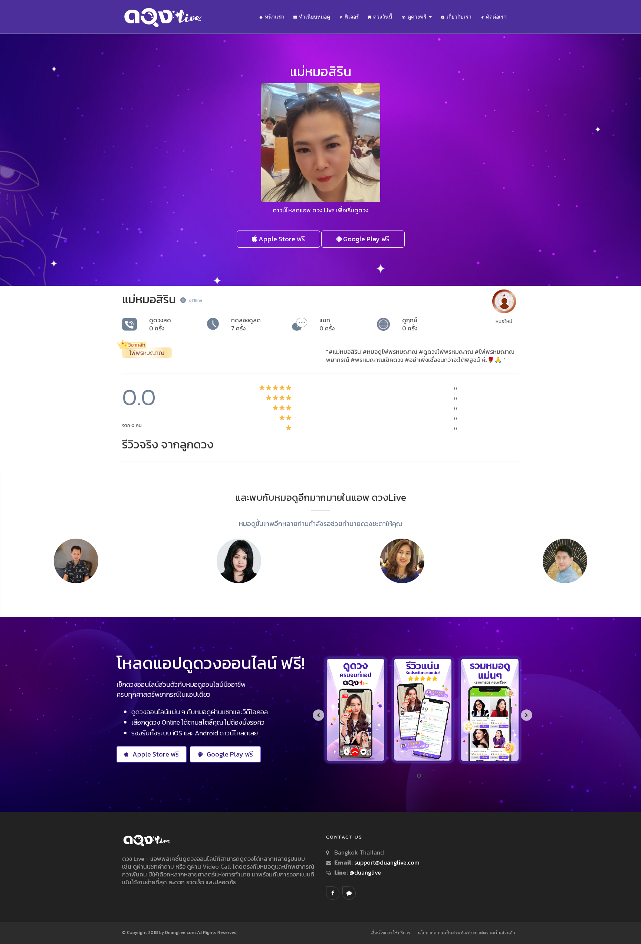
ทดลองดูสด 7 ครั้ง (246, 324)
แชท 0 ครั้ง (327, 324)
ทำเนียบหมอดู (314, 17)
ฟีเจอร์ (352, 17)
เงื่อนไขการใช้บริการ (390, 933)
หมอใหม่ (504, 321)
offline (196, 300)
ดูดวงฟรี (418, 17)
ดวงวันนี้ (382, 17)
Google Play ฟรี (365, 239)
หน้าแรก (274, 17)
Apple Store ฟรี (281, 239)
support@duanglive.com (387, 862)
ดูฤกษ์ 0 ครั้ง (409, 324)
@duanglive (364, 872)
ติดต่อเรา (496, 17)
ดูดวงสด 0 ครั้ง (160, 324)
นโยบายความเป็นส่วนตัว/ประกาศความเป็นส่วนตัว (466, 933)
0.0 (139, 397)
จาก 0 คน (132, 425)
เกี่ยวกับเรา (459, 17)
